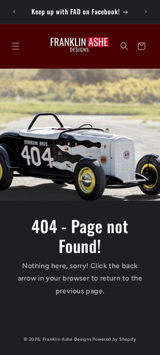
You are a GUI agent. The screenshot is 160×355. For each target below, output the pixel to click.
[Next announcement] (145, 11)
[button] (15, 46)
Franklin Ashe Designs (67, 339)
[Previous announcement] (14, 11)
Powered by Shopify (114, 339)
